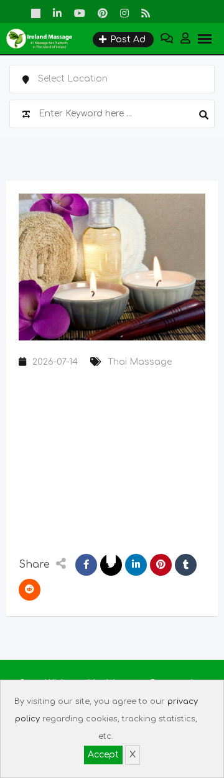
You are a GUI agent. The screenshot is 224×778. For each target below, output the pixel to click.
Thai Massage (140, 362)
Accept (103, 754)
